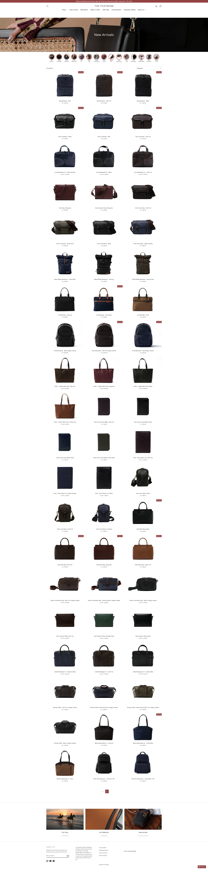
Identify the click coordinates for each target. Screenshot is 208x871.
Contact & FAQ (102, 847)
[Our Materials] (104, 819)
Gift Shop (106, 10)
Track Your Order (103, 853)
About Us (141, 10)
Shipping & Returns (103, 850)
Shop (64, 10)
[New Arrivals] (143, 819)
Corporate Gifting (129, 10)
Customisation (116, 10)
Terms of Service (103, 855)
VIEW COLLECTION (143, 835)
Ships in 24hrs (95, 10)
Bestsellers (84, 10)
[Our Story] (65, 819)
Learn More (104, 835)
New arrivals (74, 10)
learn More (65, 835)
